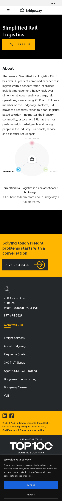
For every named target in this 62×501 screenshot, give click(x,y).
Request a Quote (14, 354)
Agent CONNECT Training (20, 371)
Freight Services (14, 338)
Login (51, 2)
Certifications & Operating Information (23, 430)
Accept (31, 485)
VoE (6, 395)
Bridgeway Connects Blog (20, 379)
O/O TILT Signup (14, 362)
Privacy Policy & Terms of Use (28, 426)
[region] (31, 478)
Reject (31, 494)
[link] (31, 10)
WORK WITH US (13, 325)
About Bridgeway (15, 346)
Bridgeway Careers (15, 387)
